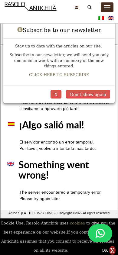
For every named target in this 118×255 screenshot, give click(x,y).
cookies (78, 223)
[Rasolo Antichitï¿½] (30, 9)
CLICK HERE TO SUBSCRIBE (59, 74)
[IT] (101, 17)
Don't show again (88, 94)
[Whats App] (100, 233)
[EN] (110, 17)
